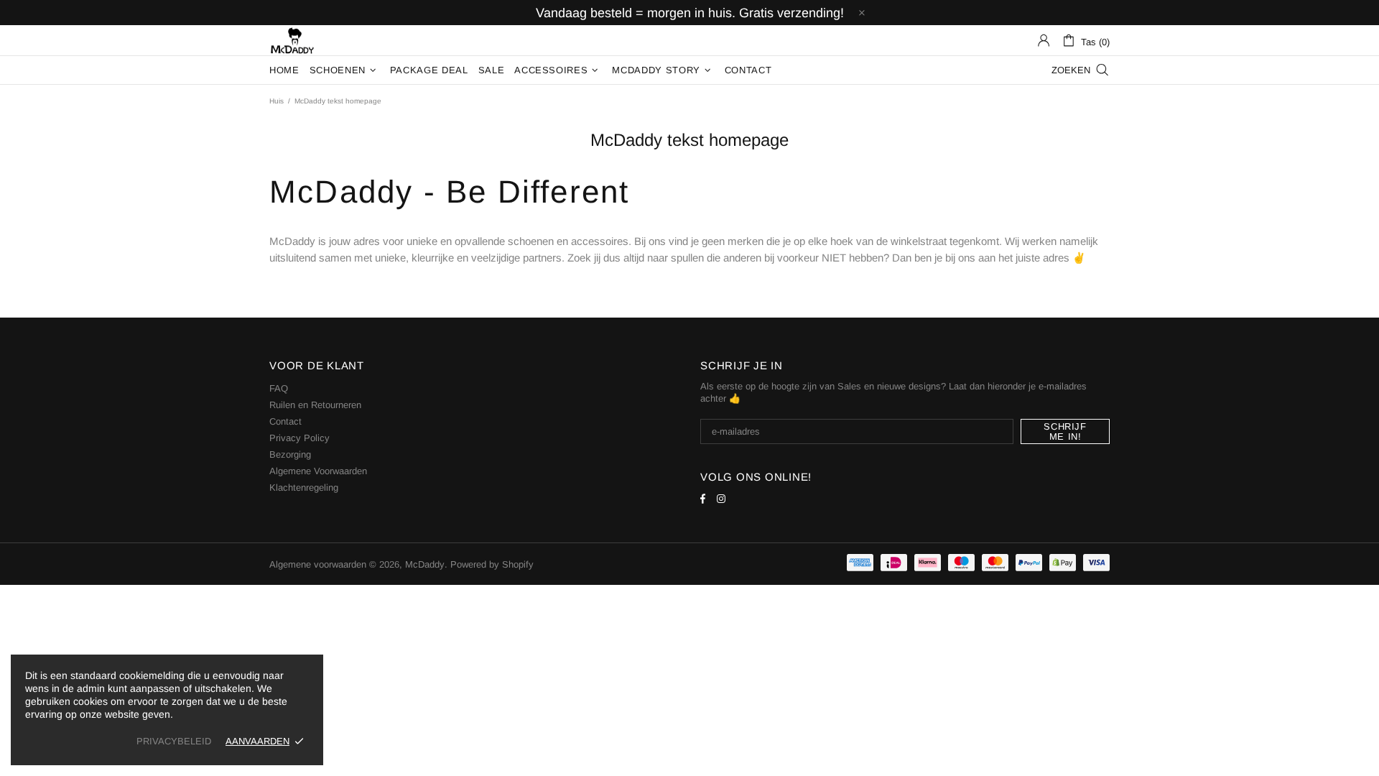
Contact (285, 421)
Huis (276, 101)
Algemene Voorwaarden (318, 471)
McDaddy (292, 40)
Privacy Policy (299, 438)
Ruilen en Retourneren (315, 404)
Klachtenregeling (303, 487)
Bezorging (290, 454)
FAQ (278, 388)
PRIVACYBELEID (173, 741)
